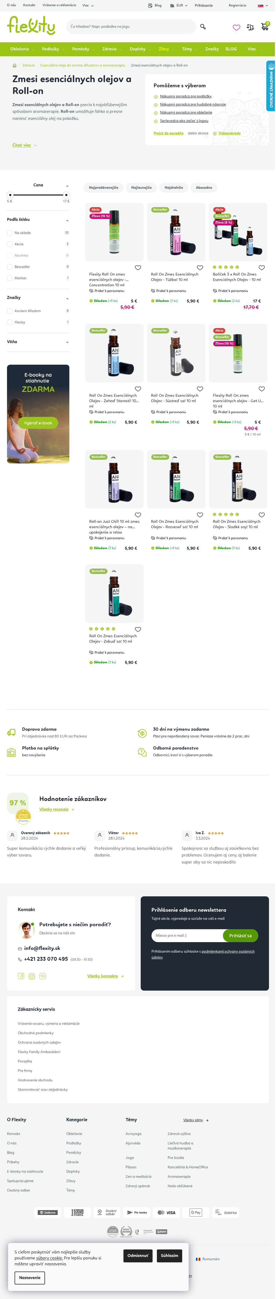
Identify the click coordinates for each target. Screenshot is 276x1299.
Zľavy (70, 1181)
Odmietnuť (138, 1256)
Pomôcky (73, 1153)
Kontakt (29, 5)
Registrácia (237, 5)
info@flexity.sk (42, 948)
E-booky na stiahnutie (25, 1171)
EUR (180, 5)
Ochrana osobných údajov (39, 1042)
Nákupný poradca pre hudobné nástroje (193, 104)
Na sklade (41, 233)
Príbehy (13, 1162)
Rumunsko (211, 1259)
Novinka (41, 255)
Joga (130, 1158)
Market (41, 278)
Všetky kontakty (102, 976)
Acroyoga (134, 1134)
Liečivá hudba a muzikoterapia (180, 1145)
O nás (11, 5)
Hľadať (203, 26)
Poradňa (25, 1061)
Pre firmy (25, 1071)
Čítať (21, 145)
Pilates (131, 1167)
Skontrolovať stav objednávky (43, 1090)
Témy (70, 1190)
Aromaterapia (179, 1177)
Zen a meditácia (138, 1177)
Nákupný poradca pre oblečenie (186, 112)
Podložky (73, 1143)
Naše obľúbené (180, 1186)
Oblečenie (74, 1134)
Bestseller (41, 267)
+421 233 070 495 (46, 959)
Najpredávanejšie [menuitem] (103, 188)
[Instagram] (32, 976)
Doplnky (73, 1171)
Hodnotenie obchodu (35, 1080)
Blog (158, 5)
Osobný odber (18, 1190)
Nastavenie (29, 1278)
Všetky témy (193, 1120)
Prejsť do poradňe (169, 133)
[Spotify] (42, 976)
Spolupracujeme (20, 1181)
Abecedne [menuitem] (204, 188)
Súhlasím (169, 1256)
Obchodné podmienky (36, 1033)
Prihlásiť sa (240, 936)
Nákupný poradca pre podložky (186, 96)
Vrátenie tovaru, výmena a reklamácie (49, 1024)
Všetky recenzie (53, 809)
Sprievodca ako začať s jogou (184, 121)
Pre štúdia (176, 1158)
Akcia (41, 244)
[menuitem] (23, 49)
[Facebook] (21, 976)
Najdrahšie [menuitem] (174, 188)
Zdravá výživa (179, 1134)
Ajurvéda (133, 1143)
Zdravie (72, 1162)
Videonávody (230, 133)
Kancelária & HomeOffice (188, 1167)
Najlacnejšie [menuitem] (141, 188)
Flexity (41, 322)
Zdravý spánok (138, 1186)
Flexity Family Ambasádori (39, 1052)
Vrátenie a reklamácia (59, 5)
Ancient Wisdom (41, 311)
